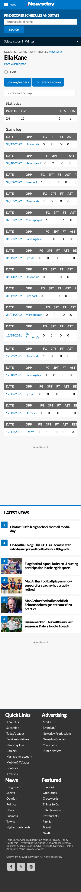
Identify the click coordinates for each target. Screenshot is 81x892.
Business (12, 816)
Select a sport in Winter (19, 41)
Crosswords (50, 798)
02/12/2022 (14, 144)
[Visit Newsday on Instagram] (31, 867)
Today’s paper (15, 733)
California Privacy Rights (21, 842)
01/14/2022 (14, 277)
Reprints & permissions (20, 845)
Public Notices (52, 751)
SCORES (10, 52)
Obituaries (50, 792)
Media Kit (49, 722)
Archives (12, 774)
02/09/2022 (14, 182)
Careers (11, 751)
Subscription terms (38, 839)
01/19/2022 (14, 258)
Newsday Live (15, 745)
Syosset (31, 258)
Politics (11, 804)
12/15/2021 (14, 394)
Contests (12, 768)
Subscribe (12, 727)
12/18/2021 (14, 375)
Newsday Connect (54, 739)
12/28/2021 (14, 335)
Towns (10, 821)
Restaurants (51, 816)
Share (13, 71)
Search (14, 29)
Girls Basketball (33, 52)
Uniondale (32, 144)
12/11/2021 (14, 431)
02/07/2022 (14, 201)
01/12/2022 (14, 296)
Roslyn (30, 431)
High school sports (18, 827)
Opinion (11, 798)
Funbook (48, 787)
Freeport (31, 182)
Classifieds (50, 745)
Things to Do (51, 804)
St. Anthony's (32, 335)
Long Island (13, 787)
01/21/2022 (14, 239)
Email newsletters (17, 739)
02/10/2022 (14, 163)
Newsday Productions (57, 733)
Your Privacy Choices (31, 848)
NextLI (47, 833)
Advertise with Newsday (49, 845)
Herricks (31, 413)
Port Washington (15, 63)
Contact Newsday (60, 842)
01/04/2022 (14, 314)
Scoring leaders (18, 82)
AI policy (11, 848)
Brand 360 (49, 727)
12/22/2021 (14, 356)
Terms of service (15, 839)
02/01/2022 (14, 220)
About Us (12, 722)
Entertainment (52, 810)
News (10, 810)
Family (47, 821)
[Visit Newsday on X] (21, 867)
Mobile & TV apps (17, 762)
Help (68, 845)
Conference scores (47, 82)
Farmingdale (34, 239)
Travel (47, 827)
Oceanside (32, 201)
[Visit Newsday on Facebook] (11, 867)
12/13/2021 (14, 413)
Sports (10, 792)
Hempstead (33, 163)
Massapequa (34, 220)
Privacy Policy (59, 839)
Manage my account (19, 756)
